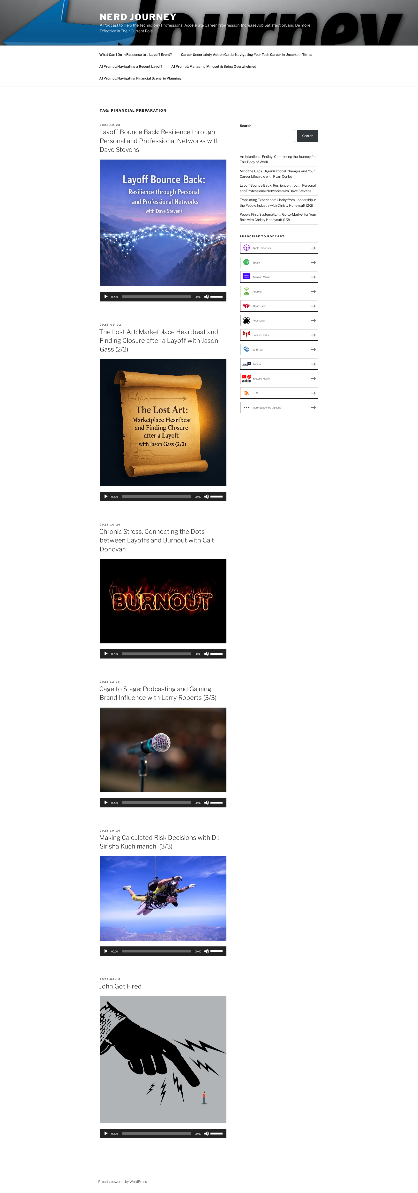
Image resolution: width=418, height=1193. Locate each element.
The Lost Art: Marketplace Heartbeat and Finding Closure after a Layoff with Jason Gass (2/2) (158, 340)
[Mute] (206, 296)
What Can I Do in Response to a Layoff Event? (135, 54)
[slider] (217, 296)
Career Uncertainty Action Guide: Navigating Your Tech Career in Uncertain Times (246, 54)
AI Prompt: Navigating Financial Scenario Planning (140, 78)
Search (245, 126)
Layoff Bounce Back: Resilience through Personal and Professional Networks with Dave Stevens (159, 140)
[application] (163, 296)
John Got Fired (120, 986)
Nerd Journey (138, 17)
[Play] (106, 296)
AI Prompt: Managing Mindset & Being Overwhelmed (213, 66)
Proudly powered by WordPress (122, 1181)
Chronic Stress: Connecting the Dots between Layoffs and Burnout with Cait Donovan (156, 540)
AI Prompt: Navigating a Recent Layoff (130, 66)
